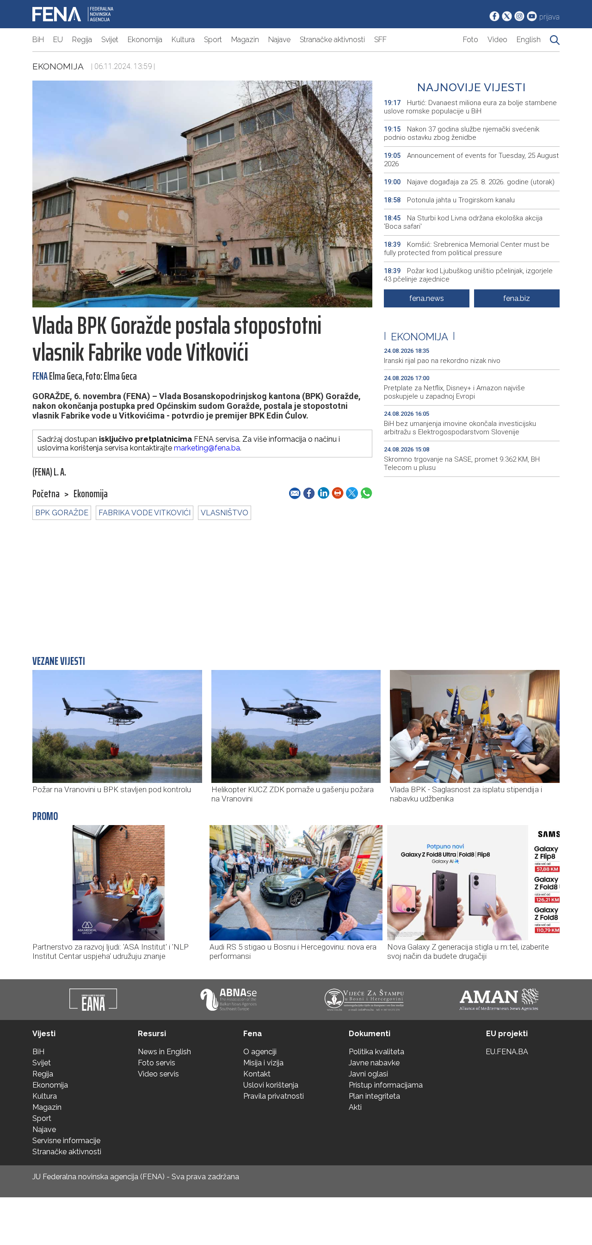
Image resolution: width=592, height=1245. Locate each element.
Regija (82, 39)
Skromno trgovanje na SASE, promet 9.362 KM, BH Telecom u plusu (462, 463)
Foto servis (156, 1062)
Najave (279, 39)
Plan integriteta (374, 1096)
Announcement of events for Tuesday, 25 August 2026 (471, 159)
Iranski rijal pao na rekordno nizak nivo (442, 361)
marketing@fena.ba (207, 448)
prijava (549, 17)
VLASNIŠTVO (224, 512)
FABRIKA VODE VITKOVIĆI (145, 512)
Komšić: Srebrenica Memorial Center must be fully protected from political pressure (466, 248)
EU (58, 39)
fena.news (426, 298)
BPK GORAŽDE (61, 512)
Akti (355, 1107)
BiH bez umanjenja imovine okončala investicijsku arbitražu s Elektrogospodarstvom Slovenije (460, 427)
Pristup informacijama (386, 1085)
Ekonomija (145, 39)
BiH (38, 39)
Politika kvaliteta (376, 1051)
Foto (470, 39)
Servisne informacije (66, 1140)
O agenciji (260, 1051)
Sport (213, 39)
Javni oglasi (368, 1074)
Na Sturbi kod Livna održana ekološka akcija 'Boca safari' (463, 222)
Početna (46, 494)
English (529, 39)
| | (419, 337)
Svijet (109, 39)
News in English (164, 1051)
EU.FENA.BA (507, 1051)
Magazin (245, 39)
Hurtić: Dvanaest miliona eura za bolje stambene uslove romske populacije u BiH (470, 107)
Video (497, 39)
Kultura (183, 39)
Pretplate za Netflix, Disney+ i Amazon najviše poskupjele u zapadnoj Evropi (454, 392)
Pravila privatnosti (273, 1096)
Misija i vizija (263, 1062)
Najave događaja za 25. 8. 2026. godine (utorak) (469, 182)
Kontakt (257, 1074)
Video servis (158, 1074)
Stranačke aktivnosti (332, 39)
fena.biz (516, 298)
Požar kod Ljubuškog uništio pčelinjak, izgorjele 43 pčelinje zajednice (468, 275)
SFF (380, 39)
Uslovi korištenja (270, 1085)
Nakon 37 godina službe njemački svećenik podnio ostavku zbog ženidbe (461, 133)
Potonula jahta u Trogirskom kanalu (449, 200)
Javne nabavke (374, 1062)
